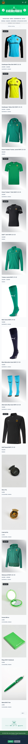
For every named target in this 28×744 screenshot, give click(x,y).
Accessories (4, 494)
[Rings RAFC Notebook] (14, 641)
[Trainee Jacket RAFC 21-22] (14, 258)
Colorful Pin (5, 532)
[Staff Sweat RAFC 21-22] (14, 428)
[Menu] (25, 2)
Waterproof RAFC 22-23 (8, 575)
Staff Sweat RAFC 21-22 (8, 447)
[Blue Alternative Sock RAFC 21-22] (14, 343)
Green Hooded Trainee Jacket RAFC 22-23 (13, 149)
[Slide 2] (11, 9)
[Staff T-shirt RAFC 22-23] (14, 215)
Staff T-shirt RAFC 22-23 (9, 234)
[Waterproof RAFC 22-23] (14, 556)
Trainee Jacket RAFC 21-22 (9, 277)
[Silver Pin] (14, 471)
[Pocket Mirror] (14, 598)
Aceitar (10, 741)
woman (9, 69)
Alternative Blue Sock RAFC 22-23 (11, 404)
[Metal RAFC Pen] (14, 683)
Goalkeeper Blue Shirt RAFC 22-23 (11, 64)
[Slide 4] (16, 9)
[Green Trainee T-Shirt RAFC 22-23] (14, 173)
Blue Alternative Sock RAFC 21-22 (11, 362)
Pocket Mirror (5, 617)
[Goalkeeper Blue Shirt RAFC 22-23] (14, 45)
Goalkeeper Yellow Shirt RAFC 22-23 (12, 107)
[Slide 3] (14, 9)
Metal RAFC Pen (6, 702)
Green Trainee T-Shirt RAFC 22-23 (11, 192)
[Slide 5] (18, 9)
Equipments (4, 69)
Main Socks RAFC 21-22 (8, 319)
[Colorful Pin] (14, 513)
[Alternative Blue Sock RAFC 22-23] (14, 386)
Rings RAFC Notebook (8, 660)
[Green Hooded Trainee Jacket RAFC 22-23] (14, 130)
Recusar (17, 741)
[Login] (22, 2)
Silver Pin (4, 490)
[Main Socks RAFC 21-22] (14, 301)
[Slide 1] (10, 9)
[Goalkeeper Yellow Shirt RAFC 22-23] (14, 88)
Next (23, 713)
